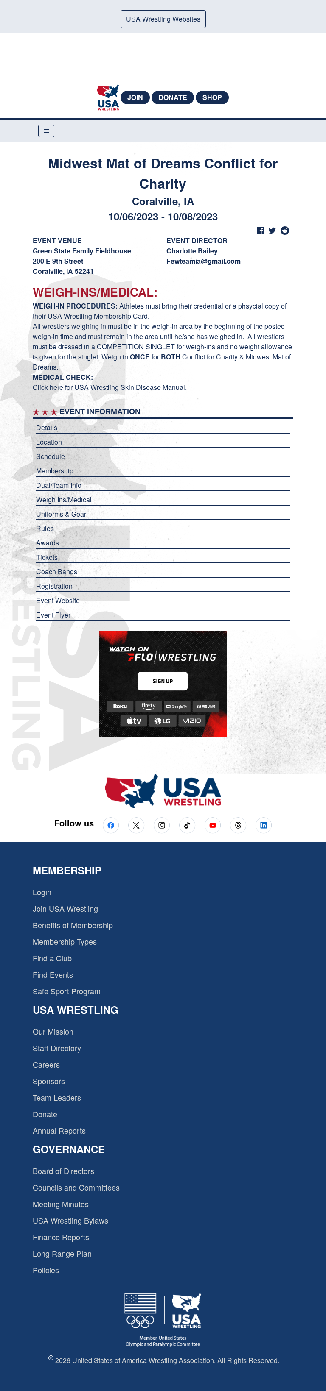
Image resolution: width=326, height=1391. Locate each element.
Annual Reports (59, 1130)
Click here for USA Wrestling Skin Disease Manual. (110, 387)
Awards (47, 543)
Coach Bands (56, 571)
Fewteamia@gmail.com (203, 261)
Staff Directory (57, 1047)
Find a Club (52, 957)
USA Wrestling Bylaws (70, 1220)
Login (42, 891)
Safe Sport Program (67, 990)
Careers (46, 1064)
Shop (212, 97)
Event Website (58, 600)
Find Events (53, 974)
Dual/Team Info (59, 485)
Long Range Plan (62, 1253)
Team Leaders (57, 1097)
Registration (54, 586)
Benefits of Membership (73, 924)
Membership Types (65, 941)
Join (135, 97)
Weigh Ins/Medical (64, 499)
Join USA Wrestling (65, 908)
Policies (46, 1269)
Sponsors (49, 1080)
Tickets (47, 557)
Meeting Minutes (61, 1203)
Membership (54, 471)
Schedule (50, 456)
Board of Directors (63, 1170)
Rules (45, 528)
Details (46, 427)
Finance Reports (61, 1236)
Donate (172, 97)
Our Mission (53, 1031)
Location (49, 442)
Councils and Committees (76, 1187)
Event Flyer (53, 615)
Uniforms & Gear (61, 514)
